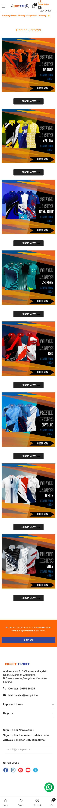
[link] (21, 802)
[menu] (3, 6)
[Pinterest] (20, 770)
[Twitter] (35, 770)
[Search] (12, 6)
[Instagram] (13, 770)
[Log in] (27, 6)
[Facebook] (5, 770)
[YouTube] (28, 770)
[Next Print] (28, 65)
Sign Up (28, 639)
